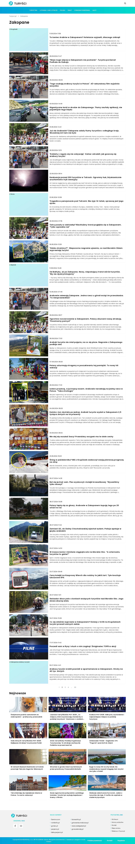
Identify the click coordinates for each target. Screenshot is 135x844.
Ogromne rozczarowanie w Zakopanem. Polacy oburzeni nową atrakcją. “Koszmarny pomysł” (86, 320)
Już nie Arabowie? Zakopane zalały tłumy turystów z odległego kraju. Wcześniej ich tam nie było (84, 132)
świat (70, 10)
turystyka (33, 10)
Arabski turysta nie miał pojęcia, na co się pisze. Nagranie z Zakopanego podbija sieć (86, 343)
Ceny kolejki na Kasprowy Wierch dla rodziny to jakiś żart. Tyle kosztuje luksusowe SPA (85, 576)
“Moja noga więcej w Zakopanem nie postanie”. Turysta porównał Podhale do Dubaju (83, 61)
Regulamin (121, 840)
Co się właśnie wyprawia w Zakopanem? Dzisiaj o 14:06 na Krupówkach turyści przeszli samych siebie (85, 623)
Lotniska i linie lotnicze (48, 10)
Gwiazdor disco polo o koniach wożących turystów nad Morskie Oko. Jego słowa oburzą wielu (86, 600)
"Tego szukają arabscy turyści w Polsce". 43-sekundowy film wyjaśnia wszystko (84, 85)
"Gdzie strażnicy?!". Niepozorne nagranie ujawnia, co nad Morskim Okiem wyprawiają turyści (86, 249)
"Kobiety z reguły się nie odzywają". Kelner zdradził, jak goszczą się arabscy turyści (83, 155)
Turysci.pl (13, 16)
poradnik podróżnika (82, 10)
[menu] (15, 826)
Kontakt (109, 840)
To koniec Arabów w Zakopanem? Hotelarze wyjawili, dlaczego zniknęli (85, 37)
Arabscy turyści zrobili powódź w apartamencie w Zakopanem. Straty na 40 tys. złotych (86, 670)
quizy (94, 10)
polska (62, 10)
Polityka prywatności (95, 840)
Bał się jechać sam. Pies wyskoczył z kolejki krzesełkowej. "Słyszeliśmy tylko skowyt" (84, 483)
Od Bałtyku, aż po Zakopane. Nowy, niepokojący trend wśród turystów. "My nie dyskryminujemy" (85, 273)
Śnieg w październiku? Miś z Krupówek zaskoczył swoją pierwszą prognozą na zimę (87, 461)
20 (75, 687)
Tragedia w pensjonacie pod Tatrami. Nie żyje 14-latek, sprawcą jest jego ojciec (87, 202)
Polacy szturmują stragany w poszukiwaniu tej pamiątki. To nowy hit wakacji (84, 366)
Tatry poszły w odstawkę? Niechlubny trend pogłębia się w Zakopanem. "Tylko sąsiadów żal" (86, 226)
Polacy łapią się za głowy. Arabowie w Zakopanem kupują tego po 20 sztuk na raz (84, 506)
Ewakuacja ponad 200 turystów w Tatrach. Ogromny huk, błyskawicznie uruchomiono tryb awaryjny (86, 178)
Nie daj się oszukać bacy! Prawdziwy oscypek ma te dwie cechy (81, 436)
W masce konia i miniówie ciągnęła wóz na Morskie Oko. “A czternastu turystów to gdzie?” (85, 553)
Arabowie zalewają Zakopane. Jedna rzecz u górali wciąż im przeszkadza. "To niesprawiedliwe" (87, 296)
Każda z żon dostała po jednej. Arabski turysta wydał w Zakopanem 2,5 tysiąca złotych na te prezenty (85, 413)
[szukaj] (125, 3)
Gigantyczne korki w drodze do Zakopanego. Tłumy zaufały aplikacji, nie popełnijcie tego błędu (86, 108)
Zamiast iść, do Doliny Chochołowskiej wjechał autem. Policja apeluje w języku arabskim (85, 530)
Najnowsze (17, 693)
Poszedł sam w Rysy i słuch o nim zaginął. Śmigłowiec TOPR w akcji (83, 646)
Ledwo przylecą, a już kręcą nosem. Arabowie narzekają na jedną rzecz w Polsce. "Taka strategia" (86, 390)
